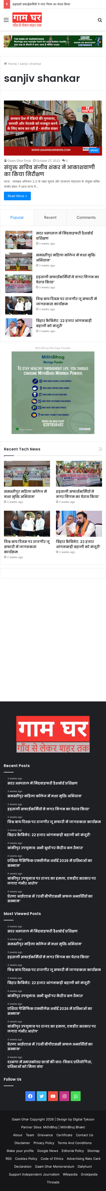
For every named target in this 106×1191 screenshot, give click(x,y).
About (17, 1135)
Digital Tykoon (83, 1119)
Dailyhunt (85, 1166)
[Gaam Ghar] (27, 19)
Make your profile (20, 1151)
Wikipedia (70, 1174)
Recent (50, 217)
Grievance (45, 1135)
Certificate (64, 1135)
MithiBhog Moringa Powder (53, 348)
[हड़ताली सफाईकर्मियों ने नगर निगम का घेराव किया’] (18, 284)
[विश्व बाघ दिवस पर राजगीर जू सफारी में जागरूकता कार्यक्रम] (18, 305)
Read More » (17, 196)
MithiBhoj (50, 1127)
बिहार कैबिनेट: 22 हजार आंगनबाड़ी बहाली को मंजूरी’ (78, 544)
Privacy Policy (44, 1143)
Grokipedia (89, 1174)
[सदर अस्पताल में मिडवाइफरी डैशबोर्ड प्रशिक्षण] (18, 240)
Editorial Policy (73, 1151)
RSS (9, 1159)
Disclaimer (22, 1143)
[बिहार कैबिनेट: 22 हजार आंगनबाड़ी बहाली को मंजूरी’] (18, 327)
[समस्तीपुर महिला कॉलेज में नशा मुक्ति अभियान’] (18, 262)
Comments (86, 217)
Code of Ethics (52, 1159)
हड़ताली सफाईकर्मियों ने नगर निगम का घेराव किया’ (41, 4)
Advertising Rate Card (83, 1159)
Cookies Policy (26, 1159)
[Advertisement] (53, 641)
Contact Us (84, 1135)
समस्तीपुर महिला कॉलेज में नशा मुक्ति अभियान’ (25, 494)
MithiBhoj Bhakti (72, 1127)
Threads (53, 1182)
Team (30, 1135)
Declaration (23, 1166)
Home (12, 64)
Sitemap (93, 1151)
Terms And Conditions (75, 1143)
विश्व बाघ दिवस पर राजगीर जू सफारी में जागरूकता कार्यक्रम (66, 301)
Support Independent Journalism (34, 1174)
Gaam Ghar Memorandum (54, 1166)
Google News (47, 1151)
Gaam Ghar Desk (19, 160)
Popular (17, 217)
